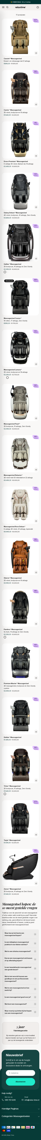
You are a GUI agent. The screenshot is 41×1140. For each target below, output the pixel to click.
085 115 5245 (10, 1100)
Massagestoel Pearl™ (12, 424)
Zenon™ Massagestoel (12, 889)
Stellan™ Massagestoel (12, 737)
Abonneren (20, 1082)
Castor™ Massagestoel (12, 110)
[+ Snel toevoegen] (36, 53)
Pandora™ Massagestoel (13, 629)
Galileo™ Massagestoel (12, 264)
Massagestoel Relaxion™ (13, 475)
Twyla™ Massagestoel (12, 840)
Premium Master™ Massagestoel (16, 683)
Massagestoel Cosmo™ (12, 318)
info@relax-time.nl (32, 1100)
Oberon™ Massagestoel (13, 578)
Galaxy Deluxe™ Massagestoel (15, 213)
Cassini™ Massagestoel (13, 58)
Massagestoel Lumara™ (13, 370)
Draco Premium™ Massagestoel (16, 161)
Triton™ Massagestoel (12, 786)
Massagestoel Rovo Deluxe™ (14, 526)
